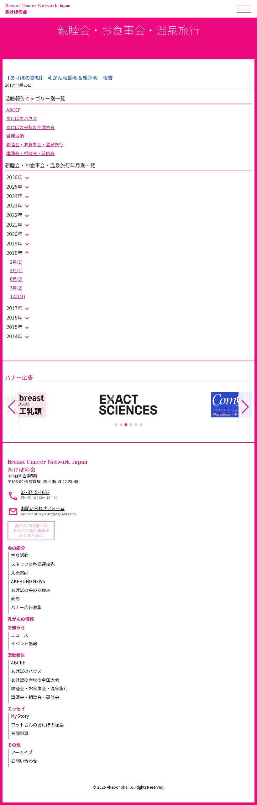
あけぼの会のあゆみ (30, 590)
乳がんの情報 (21, 619)
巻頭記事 (20, 733)
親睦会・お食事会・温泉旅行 (34, 144)
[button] (116, 424)
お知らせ (16, 627)
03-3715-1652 (35, 492)
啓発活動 (15, 135)
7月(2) (16, 288)
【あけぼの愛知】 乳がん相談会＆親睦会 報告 (59, 77)
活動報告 (16, 655)
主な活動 (20, 555)
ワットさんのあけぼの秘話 (37, 725)
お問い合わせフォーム (43, 508)
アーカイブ (22, 752)
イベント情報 (24, 643)
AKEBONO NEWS (28, 581)
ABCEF (13, 110)
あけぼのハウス (21, 118)
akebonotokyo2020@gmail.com (48, 513)
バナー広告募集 (26, 607)
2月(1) (16, 262)
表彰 (15, 598)
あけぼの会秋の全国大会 (30, 127)
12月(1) (17, 296)
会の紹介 (16, 548)
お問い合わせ (24, 761)
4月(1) (16, 270)
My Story (20, 716)
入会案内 (20, 573)
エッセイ (16, 709)
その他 (14, 745)
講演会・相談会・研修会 (30, 153)
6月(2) (16, 279)
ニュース (19, 635)
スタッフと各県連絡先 (33, 564)
